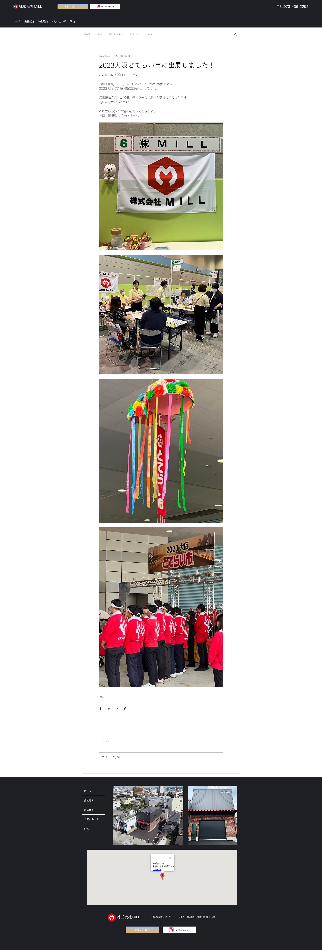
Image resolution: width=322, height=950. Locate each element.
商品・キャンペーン (116, 34)
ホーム (88, 791)
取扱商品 (89, 810)
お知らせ (99, 34)
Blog (86, 828)
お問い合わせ (91, 819)
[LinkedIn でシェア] (117, 708)
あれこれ (151, 34)
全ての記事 (86, 34)
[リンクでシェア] (125, 708)
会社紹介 (89, 800)
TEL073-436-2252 (292, 6)
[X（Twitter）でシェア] (108, 708)
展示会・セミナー (135, 34)
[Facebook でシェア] (100, 708)
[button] (235, 34)
